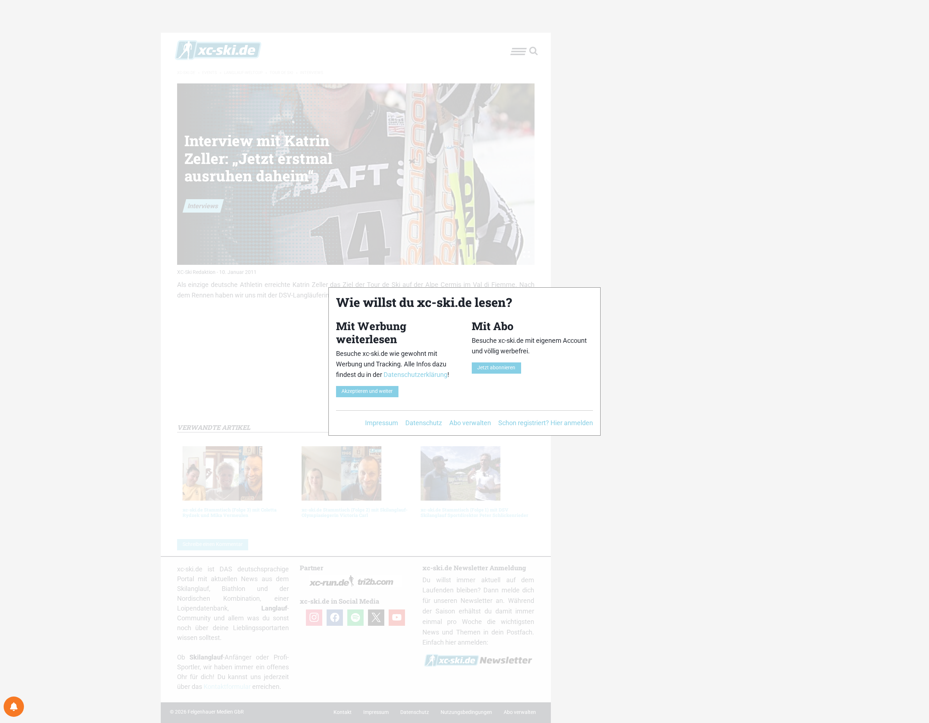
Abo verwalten (470, 423)
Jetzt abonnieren (496, 368)
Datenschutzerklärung (415, 374)
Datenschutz (423, 423)
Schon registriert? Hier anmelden (545, 423)
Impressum (381, 423)
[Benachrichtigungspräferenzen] (14, 707)
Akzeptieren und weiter (367, 391)
